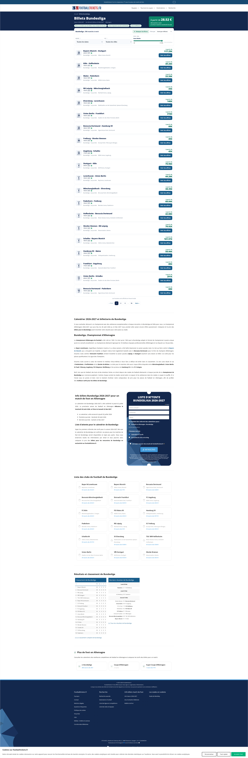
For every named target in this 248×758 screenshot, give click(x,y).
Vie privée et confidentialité (149, 461)
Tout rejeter (224, 754)
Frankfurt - (92, 263)
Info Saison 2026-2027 (130, 696)
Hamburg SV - (92, 251)
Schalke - (94, 238)
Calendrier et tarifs (137, 434)
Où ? (106, 38)
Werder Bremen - (95, 226)
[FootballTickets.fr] (84, 8)
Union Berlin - (93, 113)
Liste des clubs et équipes (106, 707)
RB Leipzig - (96, 88)
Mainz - (91, 76)
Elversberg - (93, 101)
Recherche (172, 8)
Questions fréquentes (80, 707)
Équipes (134, 8)
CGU (75, 717)
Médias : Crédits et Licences (82, 721)
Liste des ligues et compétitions (108, 703)
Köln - (91, 63)
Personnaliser (209, 754)
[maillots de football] (157, 590)
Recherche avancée (104, 696)
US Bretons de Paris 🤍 (134, 742)
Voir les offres (165, 55)
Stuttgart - (90, 163)
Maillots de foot (128, 703)
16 (131, 303)
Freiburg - (94, 138)
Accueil (76, 14)
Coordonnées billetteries (81, 724)
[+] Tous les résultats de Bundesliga (120, 623)
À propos (76, 696)
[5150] (161, 43)
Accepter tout (238, 754)
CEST (88, 53)
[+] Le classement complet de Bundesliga (88, 638)
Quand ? (78, 38)
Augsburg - (91, 151)
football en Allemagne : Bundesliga (142, 424)
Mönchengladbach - (96, 188)
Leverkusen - (94, 176)
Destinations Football (105, 700)
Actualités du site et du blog (140, 437)
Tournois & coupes (147, 8)
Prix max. (136, 36)
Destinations (161, 8)
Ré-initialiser (168, 42)
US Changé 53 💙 (120, 742)
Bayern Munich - (94, 51)
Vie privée (77, 714)
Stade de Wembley (154, 696)
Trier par (152, 31)
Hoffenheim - (97, 213)
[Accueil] (130, 5)
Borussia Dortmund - (98, 126)
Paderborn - (92, 201)
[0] (134, 43)
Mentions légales (79, 703)
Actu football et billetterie (131, 700)
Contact (76, 700)
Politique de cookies (80, 710)
